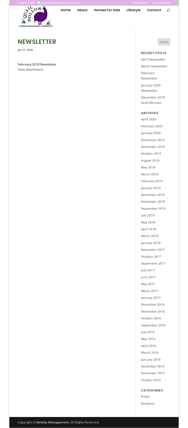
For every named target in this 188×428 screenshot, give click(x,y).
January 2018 (151, 243)
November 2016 (153, 311)
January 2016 (151, 359)
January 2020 (151, 133)
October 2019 (151, 153)
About (82, 10)
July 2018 (148, 215)
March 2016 (149, 352)
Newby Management (52, 422)
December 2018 (152, 195)
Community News (160, 3)
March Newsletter (154, 66)
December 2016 (152, 304)
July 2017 (148, 270)
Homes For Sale (107, 10)
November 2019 (153, 147)
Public (145, 396)
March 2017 (149, 291)
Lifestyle (133, 10)
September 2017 (153, 263)
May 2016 (148, 339)
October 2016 (151, 318)
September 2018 (153, 208)
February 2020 (152, 126)
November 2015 (153, 373)
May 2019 (148, 167)
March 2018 (149, 236)
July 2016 (148, 332)
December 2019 (152, 140)
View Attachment (30, 69)
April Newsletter (153, 59)
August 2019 (150, 160)
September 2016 (153, 325)
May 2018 (148, 222)
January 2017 (151, 298)
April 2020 (148, 119)
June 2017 (148, 277)
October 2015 (151, 380)
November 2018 (153, 201)
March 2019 (149, 174)
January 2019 (151, 188)
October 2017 (151, 256)
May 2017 (148, 284)
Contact (154, 10)
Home (66, 10)
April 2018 (148, 229)
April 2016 (148, 346)
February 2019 (152, 181)
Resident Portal (140, 3)
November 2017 (153, 249)
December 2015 (152, 366)
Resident (147, 403)
